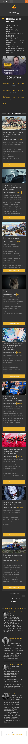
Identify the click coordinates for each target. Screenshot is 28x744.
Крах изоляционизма (15, 640)
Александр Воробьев (15, 638)
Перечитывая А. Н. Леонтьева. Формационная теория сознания (12, 187)
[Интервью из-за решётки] (14, 65)
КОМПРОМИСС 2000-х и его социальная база (17, 696)
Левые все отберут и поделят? (15, 614)
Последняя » (14, 601)
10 (13, 596)
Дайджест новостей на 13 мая (13, 90)
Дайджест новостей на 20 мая (13, 83)
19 (20, 596)
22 (9, 598)
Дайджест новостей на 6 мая (13, 104)
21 (5, 598)
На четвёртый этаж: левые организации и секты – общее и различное (12, 451)
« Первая (6, 596)
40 (16, 598)
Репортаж (20, 403)
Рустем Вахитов (14, 694)
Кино (18, 294)
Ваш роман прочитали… (11, 291)
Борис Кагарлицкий (15, 612)
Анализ (19, 352)
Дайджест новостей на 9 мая (13, 97)
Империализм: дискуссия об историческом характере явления (13, 134)
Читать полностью (14, 164)
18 (17, 596)
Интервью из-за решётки (13, 20)
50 (19, 598)
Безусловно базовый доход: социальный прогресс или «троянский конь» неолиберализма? (13, 346)
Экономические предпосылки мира (15, 667)
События (14, 77)
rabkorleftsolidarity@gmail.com (14, 734)
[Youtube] (3, 1)
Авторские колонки (14, 608)
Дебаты (19, 139)
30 (12, 598)
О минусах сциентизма (11, 238)
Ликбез (19, 192)
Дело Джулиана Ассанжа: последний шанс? (12, 503)
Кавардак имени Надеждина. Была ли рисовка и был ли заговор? (12, 398)
